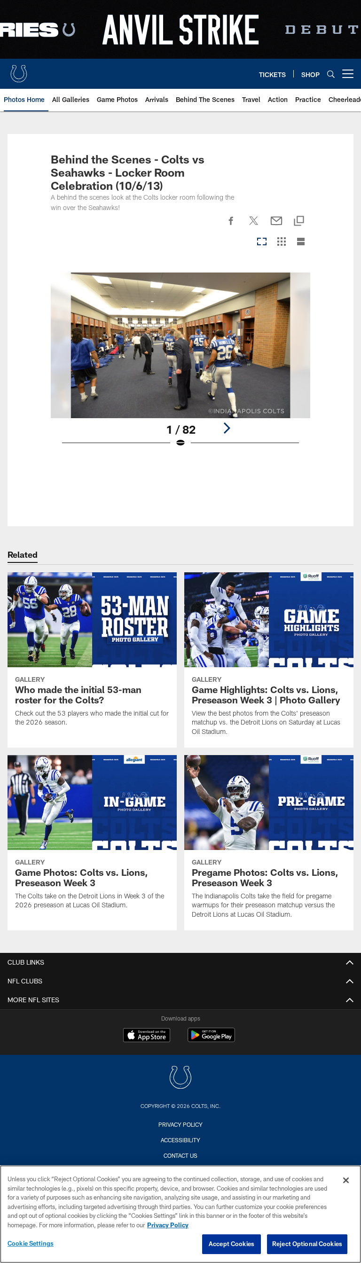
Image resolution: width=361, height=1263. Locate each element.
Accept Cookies (231, 1243)
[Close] (346, 1180)
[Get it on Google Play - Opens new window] (211, 1039)
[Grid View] (281, 242)
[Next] (226, 428)
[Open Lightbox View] (180, 366)
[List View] (300, 242)
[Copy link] (298, 221)
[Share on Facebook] (231, 226)
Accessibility (180, 1140)
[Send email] (276, 226)
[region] (180, 1214)
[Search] (331, 74)
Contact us (180, 1155)
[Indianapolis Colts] (180, 1078)
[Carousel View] (261, 242)
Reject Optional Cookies (307, 1243)
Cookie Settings (31, 1243)
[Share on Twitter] (253, 226)
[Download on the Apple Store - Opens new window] (146, 1036)
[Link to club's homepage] (19, 70)
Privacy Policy (180, 1124)
